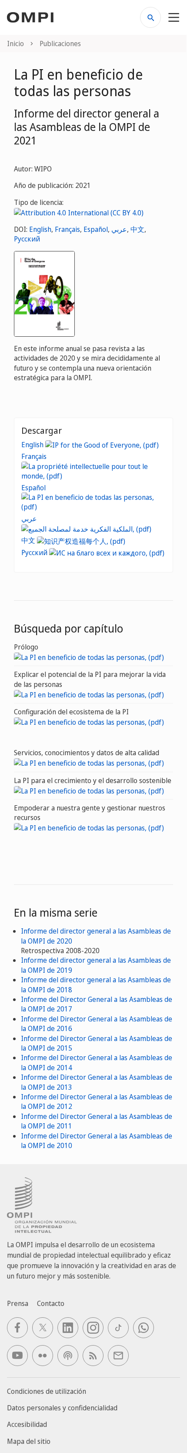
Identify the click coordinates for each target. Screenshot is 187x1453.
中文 (137, 229)
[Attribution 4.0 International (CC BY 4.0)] (79, 212)
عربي (119, 229)
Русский (27, 239)
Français (67, 229)
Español (95, 229)
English (40, 229)
